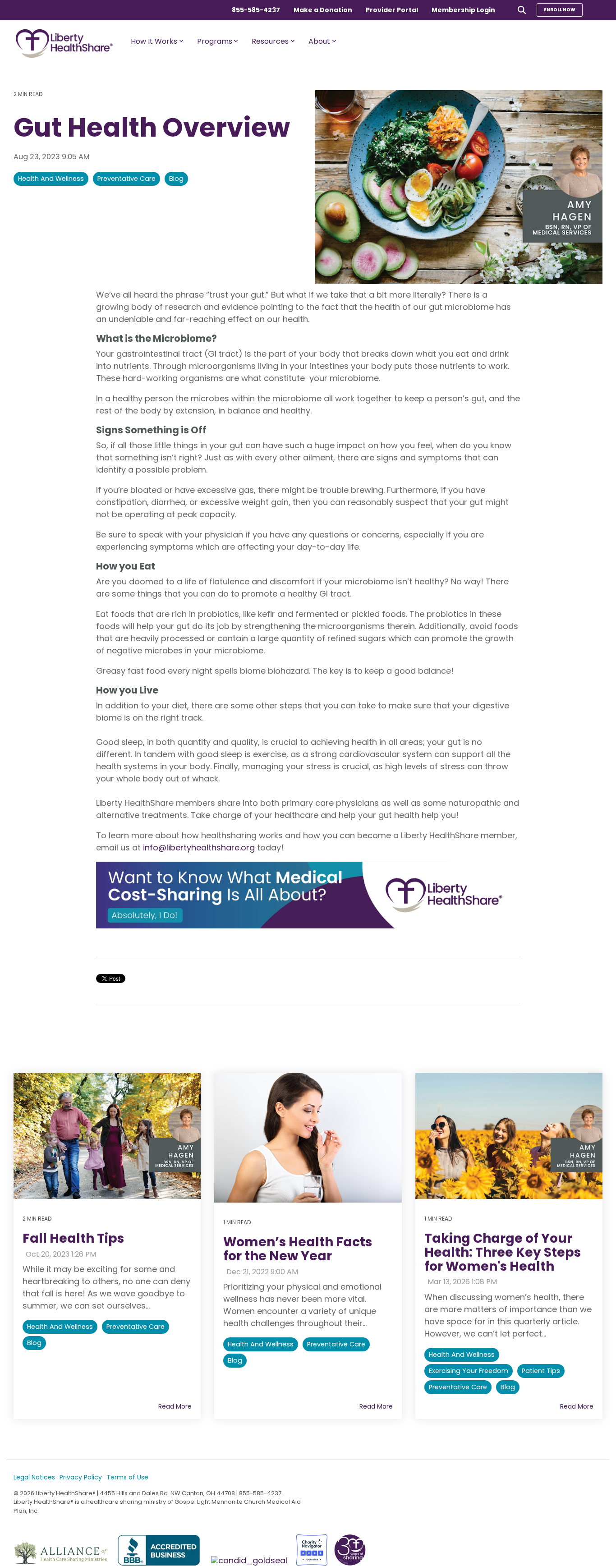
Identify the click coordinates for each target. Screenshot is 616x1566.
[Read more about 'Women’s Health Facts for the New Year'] (307, 1138)
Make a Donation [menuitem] (323, 9)
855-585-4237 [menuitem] (256, 9)
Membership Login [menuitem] (463, 9)
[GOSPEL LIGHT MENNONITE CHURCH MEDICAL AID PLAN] (250, 1560)
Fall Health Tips (73, 1238)
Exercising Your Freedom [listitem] (468, 1370)
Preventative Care (126, 178)
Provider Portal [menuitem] (392, 9)
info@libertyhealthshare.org (199, 847)
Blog (176, 178)
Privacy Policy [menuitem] (81, 1477)
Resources (270, 41)
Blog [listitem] (34, 1342)
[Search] (522, 9)
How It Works (154, 41)
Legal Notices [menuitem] (34, 1477)
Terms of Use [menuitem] (127, 1477)
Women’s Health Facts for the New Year (297, 1249)
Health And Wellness (51, 178)
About (319, 41)
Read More (175, 1406)
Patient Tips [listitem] (541, 1370)
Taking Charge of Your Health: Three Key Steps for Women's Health (502, 1252)
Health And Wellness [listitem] (60, 1326)
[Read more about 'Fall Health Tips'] (107, 1136)
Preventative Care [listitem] (135, 1326)
